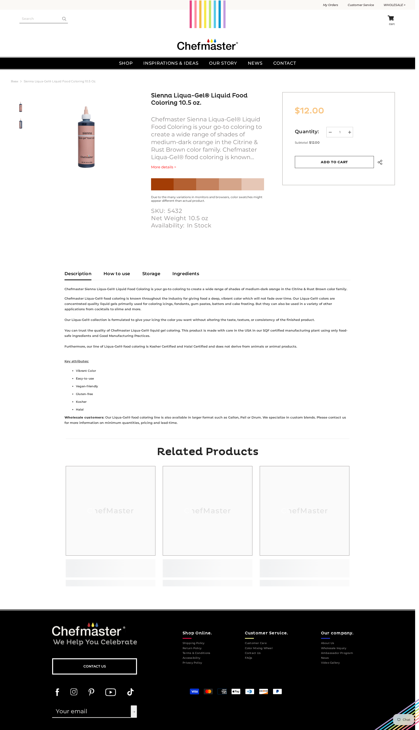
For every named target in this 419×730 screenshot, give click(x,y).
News (325, 658)
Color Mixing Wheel (259, 648)
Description (77, 273)
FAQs (248, 658)
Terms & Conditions (196, 653)
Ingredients (185, 273)
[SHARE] (378, 162)
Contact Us (94, 666)
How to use (117, 273)
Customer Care (256, 643)
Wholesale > (394, 5)
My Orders (330, 5)
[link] (110, 568)
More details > (163, 167)
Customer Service (361, 5)
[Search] (43, 19)
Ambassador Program (337, 653)
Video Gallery (330, 662)
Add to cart (334, 162)
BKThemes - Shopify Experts (270, 681)
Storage (151, 273)
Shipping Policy (194, 643)
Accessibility (191, 658)
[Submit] (134, 711)
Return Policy (192, 648)
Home (14, 81)
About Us (327, 643)
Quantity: (307, 131)
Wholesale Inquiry (333, 648)
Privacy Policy (192, 662)
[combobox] (39, 19)
